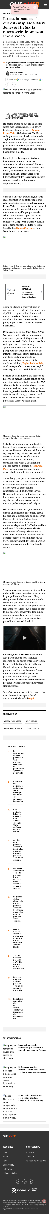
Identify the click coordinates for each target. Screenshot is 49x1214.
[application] (24, 638)
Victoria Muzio (16, 72)
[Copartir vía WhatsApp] (7, 84)
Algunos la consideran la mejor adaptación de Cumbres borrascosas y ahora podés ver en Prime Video (25, 65)
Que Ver (6, 13)
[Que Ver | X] (18, 1182)
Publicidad (30, 1152)
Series (5, 1156)
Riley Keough (31, 721)
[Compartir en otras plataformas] (13, 84)
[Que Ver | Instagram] (25, 1182)
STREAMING (8, 1165)
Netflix (5, 1160)
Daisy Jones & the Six (14, 728)
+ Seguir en (11, 79)
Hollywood (7, 1169)
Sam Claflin (33, 728)
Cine (5, 1152)
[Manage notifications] (44, 1201)
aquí (31, 698)
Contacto (30, 1156)
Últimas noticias (10, 1173)
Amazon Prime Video (12, 721)
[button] (45, 4)
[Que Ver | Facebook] (31, 1182)
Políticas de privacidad (36, 1160)
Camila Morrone (25, 228)
